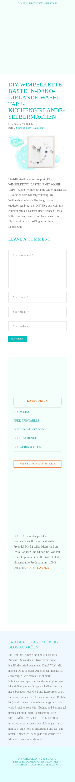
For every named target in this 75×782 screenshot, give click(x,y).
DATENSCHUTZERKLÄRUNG (45, 764)
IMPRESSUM (20, 764)
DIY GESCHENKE (25, 438)
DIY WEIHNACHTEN (27, 447)
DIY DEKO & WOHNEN (29, 429)
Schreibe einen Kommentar (30, 128)
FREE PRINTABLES (26, 420)
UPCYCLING (22, 411)
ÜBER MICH (47, 759)
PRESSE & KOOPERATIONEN (28, 761)
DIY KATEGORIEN (28, 759)
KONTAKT (52, 761)
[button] (37, 66)
